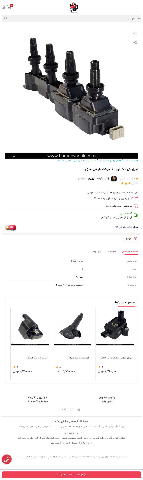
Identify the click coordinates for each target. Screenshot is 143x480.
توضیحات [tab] (111, 251)
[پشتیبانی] (64, 410)
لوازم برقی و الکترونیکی (110, 161)
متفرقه (61, 161)
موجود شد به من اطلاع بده (70, 475)
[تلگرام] (79, 410)
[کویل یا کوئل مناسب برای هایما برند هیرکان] (72, 326)
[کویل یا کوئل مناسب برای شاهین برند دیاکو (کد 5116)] (115, 326)
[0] (9, 7)
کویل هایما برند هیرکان (78, 358)
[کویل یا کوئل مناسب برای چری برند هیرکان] (30, 326)
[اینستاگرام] (71, 410)
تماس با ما (107, 401)
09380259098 (71, 433)
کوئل (69, 161)
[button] (12, 344)
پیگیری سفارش (107, 397)
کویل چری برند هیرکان (36, 358)
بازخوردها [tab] (97, 251)
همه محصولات (131, 161)
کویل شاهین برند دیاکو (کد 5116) (116, 358)
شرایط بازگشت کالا (37, 401)
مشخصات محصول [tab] (130, 251)
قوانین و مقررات (37, 397)
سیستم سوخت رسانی (85, 161)
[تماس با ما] (7, 459)
